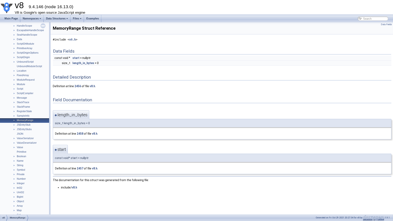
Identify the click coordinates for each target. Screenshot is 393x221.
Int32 (19, 187)
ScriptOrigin (23, 57)
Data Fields (386, 24)
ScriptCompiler (25, 93)
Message (22, 97)
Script (20, 88)
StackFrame (23, 106)
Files (76, 18)
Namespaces (31, 18)
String (20, 165)
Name (20, 160)
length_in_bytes (83, 63)
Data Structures (56, 18)
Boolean (21, 156)
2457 (80, 168)
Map (19, 210)
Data (19, 39)
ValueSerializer (25, 138)
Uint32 (20, 192)
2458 (80, 133)
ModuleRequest (26, 79)
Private (21, 174)
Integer (21, 183)
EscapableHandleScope (30, 30)
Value (20, 147)
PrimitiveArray (24, 48)
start (75, 58)
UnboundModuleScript (29, 66)
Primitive (21, 151)
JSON (20, 133)
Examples (92, 18)
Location (21, 70)
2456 (78, 86)
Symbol (21, 169)
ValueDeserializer (27, 142)
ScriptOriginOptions (27, 52)
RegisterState (24, 111)
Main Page (11, 18)
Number (21, 178)
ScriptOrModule (25, 43)
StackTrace (23, 102)
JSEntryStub (23, 124)
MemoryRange (25, 120)
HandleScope (24, 25)
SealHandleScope (27, 34)
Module (21, 84)
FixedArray (23, 75)
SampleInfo (23, 115)
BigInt (20, 196)
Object (20, 201)
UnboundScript (25, 61)
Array (20, 205)
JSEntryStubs (24, 129)
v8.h (72, 39)
